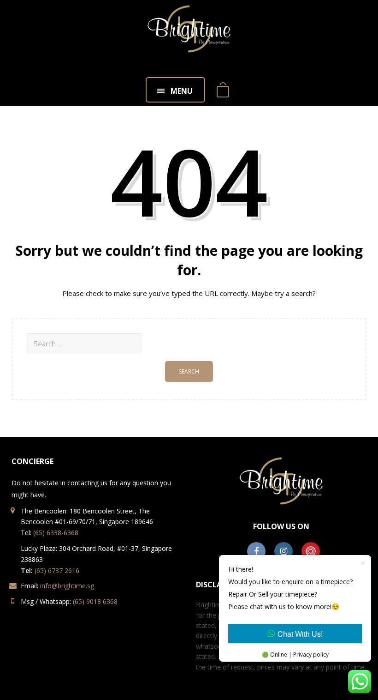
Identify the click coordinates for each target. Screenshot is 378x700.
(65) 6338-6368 (55, 532)
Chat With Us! (300, 633)
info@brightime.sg (67, 585)
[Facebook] (256, 551)
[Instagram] (283, 551)
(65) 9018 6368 (95, 601)
